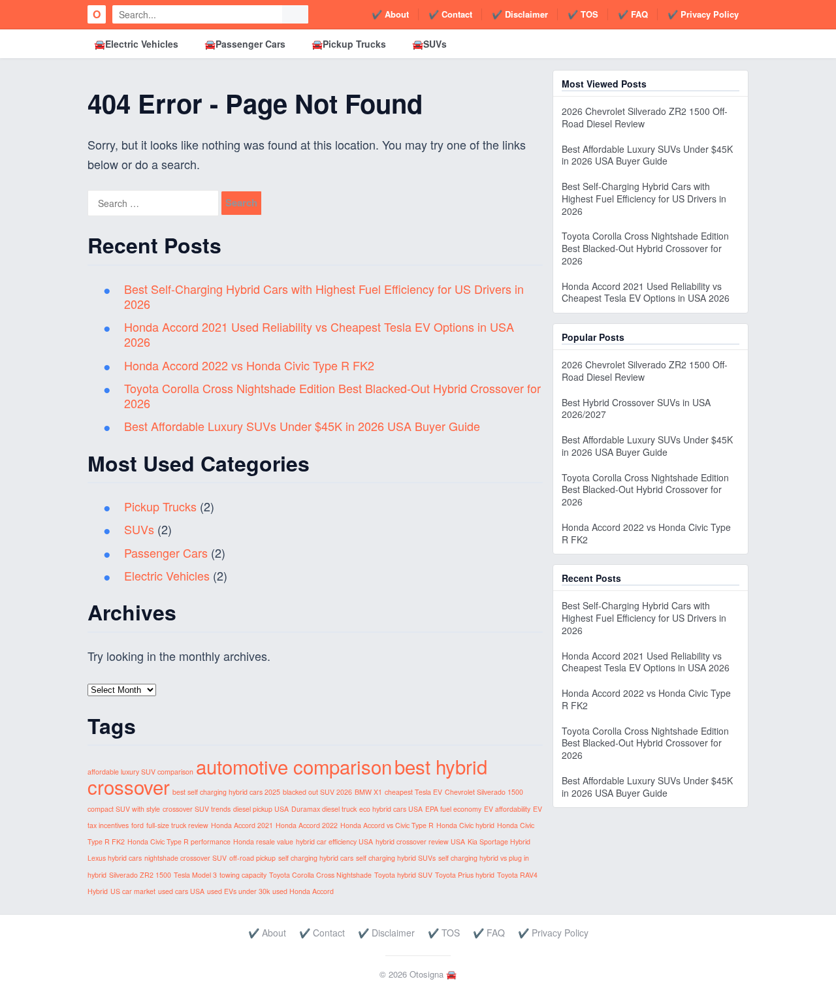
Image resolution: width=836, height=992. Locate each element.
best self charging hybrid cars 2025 (226, 792)
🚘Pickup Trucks (349, 43)
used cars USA (181, 891)
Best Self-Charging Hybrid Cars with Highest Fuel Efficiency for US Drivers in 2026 (324, 296)
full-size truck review (177, 825)
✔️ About (390, 14)
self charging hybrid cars (315, 858)
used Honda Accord (303, 891)
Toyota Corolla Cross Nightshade (320, 875)
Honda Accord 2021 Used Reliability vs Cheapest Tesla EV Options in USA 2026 (319, 334)
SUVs (139, 528)
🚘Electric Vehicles (136, 43)
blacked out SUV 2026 (317, 792)
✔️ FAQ (633, 14)
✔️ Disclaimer (520, 14)
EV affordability (507, 809)
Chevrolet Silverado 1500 (484, 792)
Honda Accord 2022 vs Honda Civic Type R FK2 (249, 365)
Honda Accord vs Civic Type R (387, 825)
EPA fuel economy (453, 809)
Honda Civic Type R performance (179, 841)
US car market (132, 891)
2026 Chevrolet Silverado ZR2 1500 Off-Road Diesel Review (645, 117)
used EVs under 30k (238, 891)
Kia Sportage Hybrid (499, 841)
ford (137, 825)
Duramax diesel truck (324, 809)
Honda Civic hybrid (465, 825)
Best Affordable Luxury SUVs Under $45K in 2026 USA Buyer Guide (302, 425)
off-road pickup (252, 858)
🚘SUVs (429, 43)
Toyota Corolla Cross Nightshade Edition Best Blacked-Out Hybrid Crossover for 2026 (332, 395)
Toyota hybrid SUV (403, 875)
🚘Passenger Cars (244, 43)
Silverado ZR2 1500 (140, 875)
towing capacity (242, 875)
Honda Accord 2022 (307, 825)
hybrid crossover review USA (420, 841)
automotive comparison (294, 766)
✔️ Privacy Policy (703, 14)
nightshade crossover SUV (185, 858)
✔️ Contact (450, 14)
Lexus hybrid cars (115, 858)
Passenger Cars (166, 552)
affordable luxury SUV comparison (140, 771)
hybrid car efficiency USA (334, 841)
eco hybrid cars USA (391, 809)
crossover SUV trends (197, 809)
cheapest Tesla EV (413, 792)
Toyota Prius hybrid (464, 875)
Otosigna (426, 974)
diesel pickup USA (261, 809)
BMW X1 (368, 792)
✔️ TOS (583, 14)
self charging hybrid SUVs (396, 858)
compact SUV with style (124, 809)
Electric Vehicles (167, 575)
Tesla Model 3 (195, 875)
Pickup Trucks (160, 506)
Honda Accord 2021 (242, 825)
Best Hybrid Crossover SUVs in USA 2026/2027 (636, 408)
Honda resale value (263, 841)
